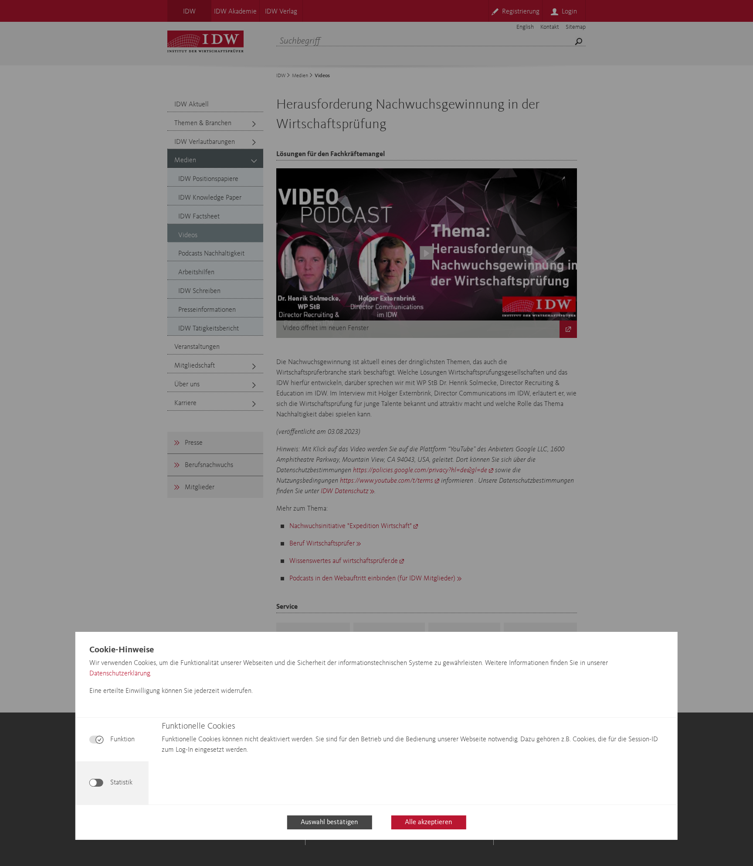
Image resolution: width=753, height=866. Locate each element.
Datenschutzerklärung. (120, 673)
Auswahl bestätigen (329, 822)
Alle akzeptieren (428, 822)
